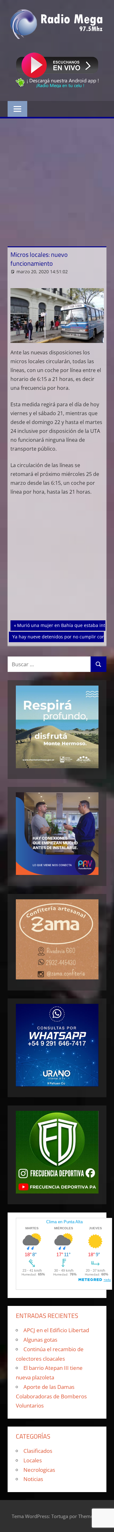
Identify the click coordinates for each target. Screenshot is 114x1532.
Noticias (33, 1479)
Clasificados (37, 1450)
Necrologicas (39, 1469)
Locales (32, 1460)
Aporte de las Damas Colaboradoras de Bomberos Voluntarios (51, 1396)
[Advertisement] (57, 179)
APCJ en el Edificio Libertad (56, 1330)
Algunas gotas (40, 1339)
